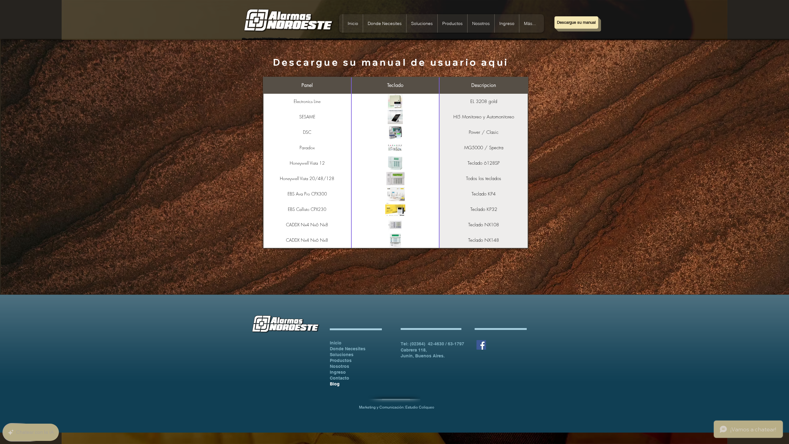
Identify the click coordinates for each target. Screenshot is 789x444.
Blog (335, 383)
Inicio (335, 342)
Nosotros (339, 366)
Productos (341, 360)
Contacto (339, 378)
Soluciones (342, 354)
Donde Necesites (348, 348)
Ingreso (338, 372)
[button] (506, 23)
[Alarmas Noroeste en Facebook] (481, 345)
